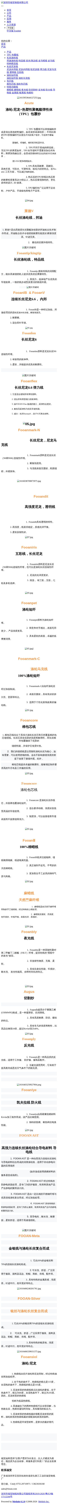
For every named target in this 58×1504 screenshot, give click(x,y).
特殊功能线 (12, 87)
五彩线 (20, 72)
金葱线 (15, 92)
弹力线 (43, 69)
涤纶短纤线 (12, 75)
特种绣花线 (12, 63)
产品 (9, 16)
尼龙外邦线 (12, 69)
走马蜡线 (42, 60)
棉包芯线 (11, 84)
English (17, 31)
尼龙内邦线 (24, 69)
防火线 (49, 90)
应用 (9, 19)
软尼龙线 (34, 69)
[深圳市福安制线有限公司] (29, 2)
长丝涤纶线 (12, 58)
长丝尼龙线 (12, 66)
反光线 (41, 90)
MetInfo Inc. (43, 1501)
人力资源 (11, 24)
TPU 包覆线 (12, 55)
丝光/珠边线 (32, 60)
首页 (9, 10)
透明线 (13, 72)
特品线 (22, 60)
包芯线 (10, 81)
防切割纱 (33, 90)
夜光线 (24, 90)
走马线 (51, 60)
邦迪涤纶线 (12, 60)
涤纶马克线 (24, 78)
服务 (9, 22)
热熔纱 (29, 92)
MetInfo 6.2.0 (18, 1501)
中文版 (10, 31)
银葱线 (22, 92)
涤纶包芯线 (22, 84)
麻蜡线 (17, 90)
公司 (9, 13)
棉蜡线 (10, 90)
